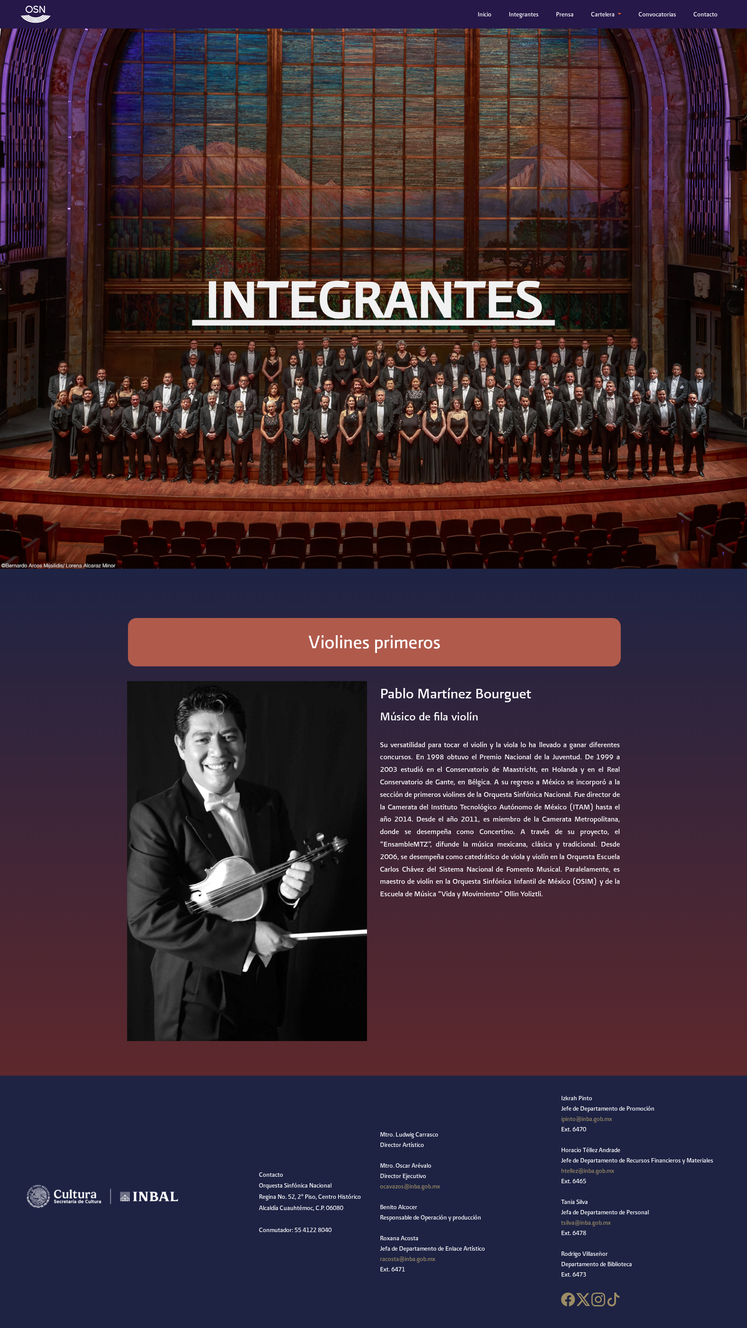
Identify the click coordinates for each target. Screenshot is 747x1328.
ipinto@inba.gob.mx (586, 1119)
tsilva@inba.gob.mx (586, 1222)
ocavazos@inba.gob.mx (410, 1186)
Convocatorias (657, 14)
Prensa (565, 14)
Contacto (705, 14)
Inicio (486, 14)
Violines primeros (374, 642)
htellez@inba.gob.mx (587, 1171)
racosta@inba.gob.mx (407, 1259)
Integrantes (524, 14)
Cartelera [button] (603, 14)
